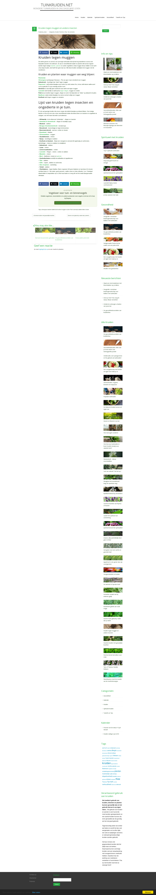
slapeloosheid (107, 776)
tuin (111, 781)
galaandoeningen (106, 755)
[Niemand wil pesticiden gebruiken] (45, 230)
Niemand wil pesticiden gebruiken (45, 238)
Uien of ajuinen (44, 165)
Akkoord (148, 892)
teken (83, 209)
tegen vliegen (64, 91)
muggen (64, 209)
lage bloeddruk (114, 763)
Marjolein (42, 154)
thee (118, 778)
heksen (115, 755)
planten (118, 771)
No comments (71, 32)
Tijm (41, 160)
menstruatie (104, 766)
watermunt (113, 784)
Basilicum (41, 95)
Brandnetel (43, 132)
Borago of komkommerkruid (48, 126)
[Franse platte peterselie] (85, 230)
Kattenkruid (54, 209)
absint (108, 748)
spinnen (59, 156)
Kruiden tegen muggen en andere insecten (57, 28)
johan (45, 32)
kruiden (106, 763)
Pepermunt (41, 84)
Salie (41, 162)
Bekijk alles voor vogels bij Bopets (68, 203)
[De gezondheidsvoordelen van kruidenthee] (65, 231)
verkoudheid (106, 784)
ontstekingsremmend (108, 771)
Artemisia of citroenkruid (47, 121)
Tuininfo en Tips (120, 17)
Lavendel (42, 152)
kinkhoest (104, 760)
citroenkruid (104, 753)
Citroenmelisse (44, 134)
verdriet (115, 782)
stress (108, 779)
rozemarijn (75, 209)
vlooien (87, 209)
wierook (118, 784)
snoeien (114, 776)
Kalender (89, 17)
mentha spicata (112, 766)
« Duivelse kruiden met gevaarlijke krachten (43, 215)
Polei (71, 209)
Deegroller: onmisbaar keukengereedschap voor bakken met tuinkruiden (111, 291)
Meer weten (36, 892)
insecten (49, 209)
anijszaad (113, 748)
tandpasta (113, 779)
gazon (111, 755)
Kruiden (83, 17)
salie (111, 774)
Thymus (104, 782)
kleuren (109, 760)
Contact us (32, 875)
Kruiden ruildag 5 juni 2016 (111, 734)
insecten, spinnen (56, 66)
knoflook (59, 209)
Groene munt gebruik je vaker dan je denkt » (79, 215)
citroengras (44, 209)
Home (77, 17)
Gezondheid (110, 17)
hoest (107, 758)
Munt (41, 156)
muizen (68, 209)
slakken (80, 209)
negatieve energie (112, 768)
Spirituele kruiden (100, 17)
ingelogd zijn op (43, 249)
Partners (32, 881)
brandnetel (119, 750)
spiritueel (104, 779)
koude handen (114, 760)
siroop (115, 774)
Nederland (105, 768)
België (114, 750)
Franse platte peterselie (82, 238)
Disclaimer (32, 878)
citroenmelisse (112, 753)
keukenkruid (116, 758)
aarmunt (104, 748)
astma (109, 750)
